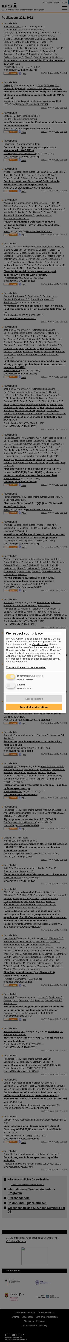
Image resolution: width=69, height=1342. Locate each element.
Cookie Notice (40, 644)
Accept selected (34, 698)
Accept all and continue (33, 707)
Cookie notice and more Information (26, 667)
